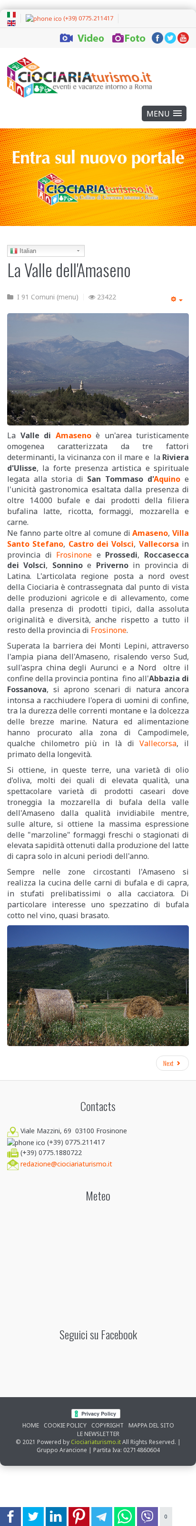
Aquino (167, 479)
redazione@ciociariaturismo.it (66, 1163)
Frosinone (74, 555)
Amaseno (73, 435)
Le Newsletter (98, 1434)
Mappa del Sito (151, 1425)
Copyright (107, 1425)
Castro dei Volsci (101, 544)
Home (30, 1425)
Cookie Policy (65, 1425)
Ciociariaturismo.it (96, 1442)
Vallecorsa (159, 544)
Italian (27, 250)
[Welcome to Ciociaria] (79, 77)
